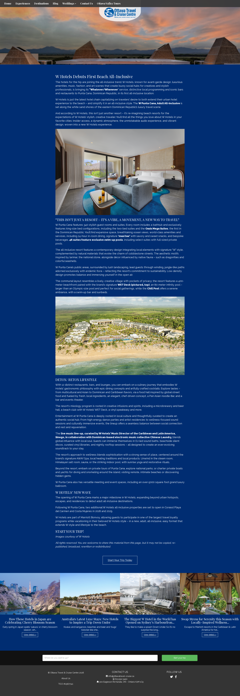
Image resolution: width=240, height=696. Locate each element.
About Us (66, 678)
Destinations (41, 3)
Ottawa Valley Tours (108, 3)
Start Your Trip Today (120, 560)
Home (7, 3)
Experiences (23, 3)
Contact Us (86, 3)
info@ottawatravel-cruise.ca (121, 676)
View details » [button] (30, 635)
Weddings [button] (68, 3)
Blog (55, 3)
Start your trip (180, 658)
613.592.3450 (121, 679)
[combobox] (100, 658)
